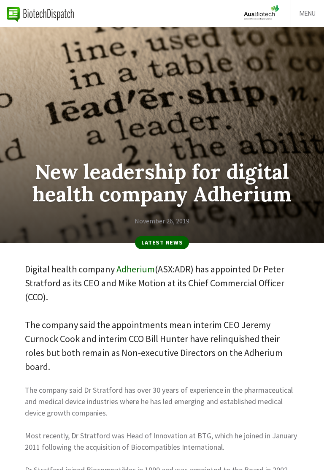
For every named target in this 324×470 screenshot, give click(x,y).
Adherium (135, 269)
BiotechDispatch (40, 13)
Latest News (162, 242)
